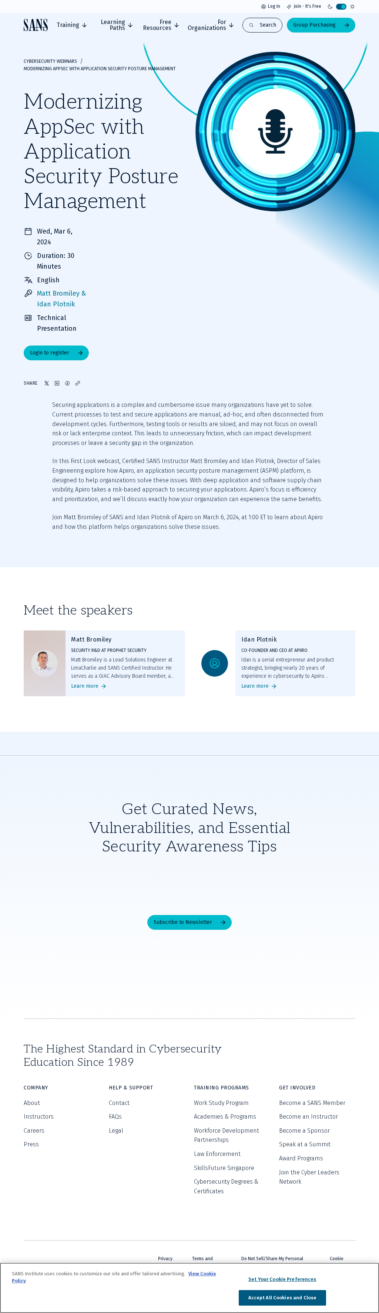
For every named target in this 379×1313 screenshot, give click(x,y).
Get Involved (297, 1088)
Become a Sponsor (304, 1130)
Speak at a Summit (305, 1144)
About (32, 1102)
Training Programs (221, 1088)
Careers (34, 1130)
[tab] (72, 25)
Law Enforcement (217, 1153)
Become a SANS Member (312, 1102)
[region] (189, 1288)
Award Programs (301, 1158)
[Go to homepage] (36, 25)
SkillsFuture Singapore (224, 1167)
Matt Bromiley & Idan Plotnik (61, 298)
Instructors (39, 1116)
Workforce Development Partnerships (226, 1135)
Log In (274, 6)
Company (36, 1088)
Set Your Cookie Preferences (282, 1279)
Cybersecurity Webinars (50, 61)
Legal (116, 1130)
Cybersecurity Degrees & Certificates (226, 1186)
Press (31, 1144)
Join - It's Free (307, 6)
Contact (119, 1102)
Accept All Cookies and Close (282, 1297)
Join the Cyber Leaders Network (309, 1177)
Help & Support (131, 1088)
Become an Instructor (308, 1116)
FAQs (115, 1116)
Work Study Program (221, 1102)
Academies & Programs (225, 1116)
